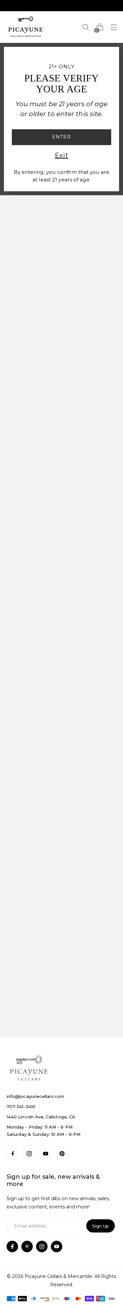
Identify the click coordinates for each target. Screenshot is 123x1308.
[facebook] (12, 1246)
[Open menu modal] (113, 27)
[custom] (13, 1153)
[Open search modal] (85, 27)
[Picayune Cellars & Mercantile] (25, 27)
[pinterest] (27, 1246)
